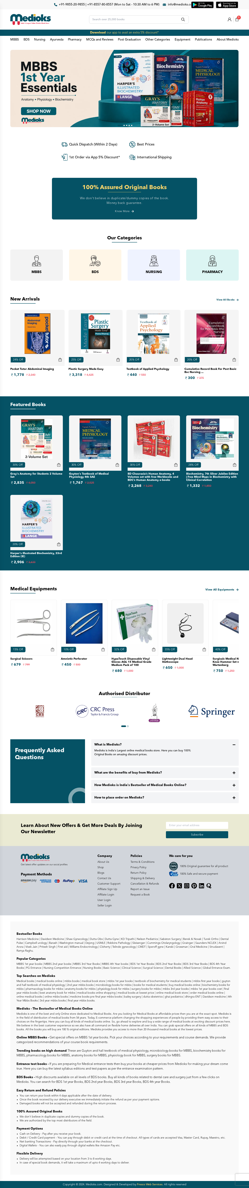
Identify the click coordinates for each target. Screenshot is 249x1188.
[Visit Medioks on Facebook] (172, 886)
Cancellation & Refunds (145, 883)
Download (98, 32)
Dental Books (172, 968)
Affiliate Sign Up (107, 889)
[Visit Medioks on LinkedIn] (201, 886)
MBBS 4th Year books (114, 964)
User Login (104, 900)
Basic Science (111, 968)
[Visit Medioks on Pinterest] (194, 886)
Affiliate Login (105, 894)
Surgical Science (152, 968)
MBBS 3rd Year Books (86, 964)
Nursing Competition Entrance (62, 968)
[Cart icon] (60, 359)
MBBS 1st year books (30, 964)
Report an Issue (140, 889)
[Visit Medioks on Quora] (209, 886)
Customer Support (108, 883)
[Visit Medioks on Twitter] (179, 886)
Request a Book (140, 894)
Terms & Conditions (142, 862)
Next (242, 714)
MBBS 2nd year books (57, 964)
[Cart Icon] (58, 465)
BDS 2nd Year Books (168, 964)
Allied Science (192, 968)
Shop (100, 867)
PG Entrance (33, 968)
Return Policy (138, 873)
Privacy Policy (138, 867)
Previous (7, 714)
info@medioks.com (181, 4)
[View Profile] (229, 19)
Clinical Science (131, 968)
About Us (103, 862)
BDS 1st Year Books (142, 964)
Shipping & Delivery (143, 878)
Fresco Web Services (149, 1184)
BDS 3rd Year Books (195, 964)
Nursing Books (91, 968)
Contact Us (104, 878)
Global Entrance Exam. (216, 968)
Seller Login (104, 905)
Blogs (100, 873)
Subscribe (197, 834)
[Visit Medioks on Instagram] (187, 886)
